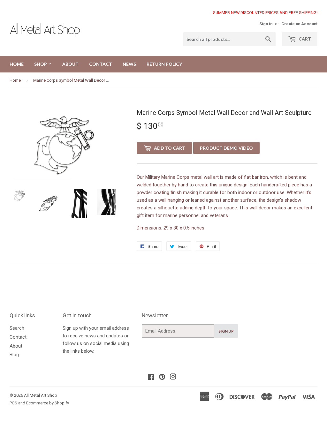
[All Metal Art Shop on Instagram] (173, 377)
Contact (18, 337)
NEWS (129, 64)
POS (13, 403)
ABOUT (70, 64)
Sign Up (226, 331)
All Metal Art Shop (40, 395)
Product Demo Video (226, 148)
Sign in (265, 23)
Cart (304, 38)
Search (17, 328)
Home (15, 80)
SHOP (41, 64)
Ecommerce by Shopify (47, 403)
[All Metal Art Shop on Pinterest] (162, 377)
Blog (14, 354)
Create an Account (299, 23)
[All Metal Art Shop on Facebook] (151, 377)
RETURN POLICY (164, 64)
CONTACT (100, 64)
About (16, 346)
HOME (17, 64)
